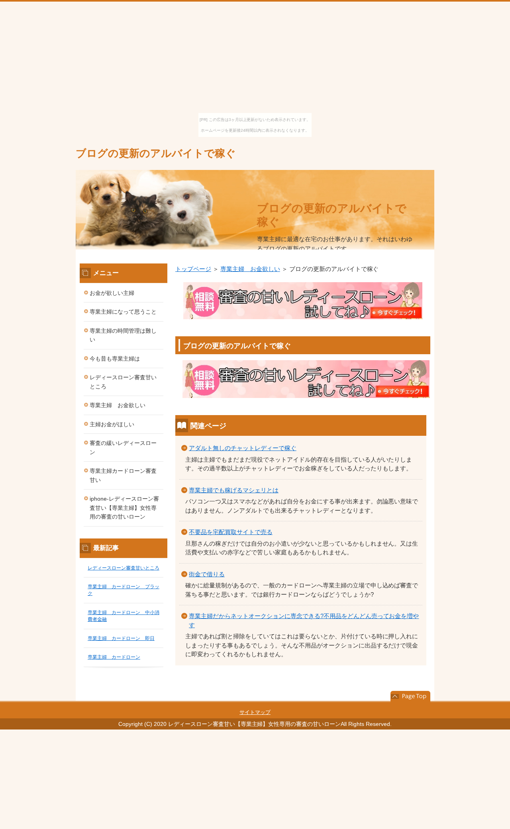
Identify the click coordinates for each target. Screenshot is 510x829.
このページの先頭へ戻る (410, 696)
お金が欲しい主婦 (112, 293)
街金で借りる (207, 574)
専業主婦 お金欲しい (250, 268)
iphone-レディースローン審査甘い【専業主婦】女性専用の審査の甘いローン (124, 507)
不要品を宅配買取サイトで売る (231, 532)
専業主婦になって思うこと (123, 311)
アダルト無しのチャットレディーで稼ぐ (242, 448)
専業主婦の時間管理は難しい (123, 335)
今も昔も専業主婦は (115, 358)
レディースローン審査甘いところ (123, 382)
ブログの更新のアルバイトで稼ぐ (156, 153)
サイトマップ (255, 712)
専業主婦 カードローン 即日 (121, 638)
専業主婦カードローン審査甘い (123, 475)
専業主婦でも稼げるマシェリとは (234, 490)
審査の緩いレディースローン (123, 447)
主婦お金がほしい (112, 424)
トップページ (193, 268)
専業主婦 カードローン (114, 657)
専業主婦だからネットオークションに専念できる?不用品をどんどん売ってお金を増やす (304, 620)
